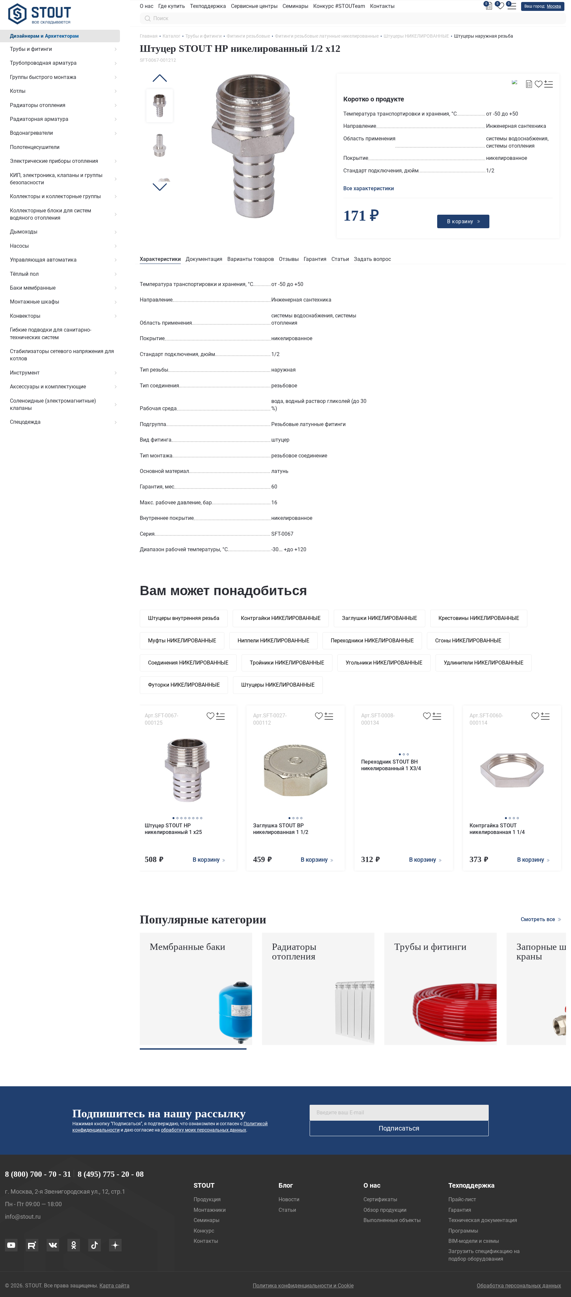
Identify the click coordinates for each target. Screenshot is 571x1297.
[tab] (160, 259)
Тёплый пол (24, 274)
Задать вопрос (372, 259)
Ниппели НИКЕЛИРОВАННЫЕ (273, 640)
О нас (146, 6)
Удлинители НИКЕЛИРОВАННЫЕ (483, 663)
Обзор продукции (384, 1210)
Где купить (171, 6)
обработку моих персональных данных (203, 1130)
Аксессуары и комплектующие (48, 386)
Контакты (382, 6)
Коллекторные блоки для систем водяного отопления (50, 214)
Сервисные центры (254, 6)
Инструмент (25, 373)
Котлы (17, 91)
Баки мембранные (33, 288)
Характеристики (160, 259)
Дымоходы (23, 232)
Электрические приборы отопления (54, 161)
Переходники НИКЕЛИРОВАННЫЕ (372, 640)
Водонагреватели (31, 133)
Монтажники (210, 1210)
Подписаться (399, 1128)
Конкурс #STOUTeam (339, 6)
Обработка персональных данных (519, 1285)
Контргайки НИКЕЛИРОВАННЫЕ (281, 618)
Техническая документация (482, 1220)
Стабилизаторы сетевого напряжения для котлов (62, 355)
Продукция (207, 1199)
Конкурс (204, 1231)
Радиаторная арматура (39, 119)
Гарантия (315, 259)
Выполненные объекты (392, 1220)
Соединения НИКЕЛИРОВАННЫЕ (188, 663)
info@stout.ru (23, 1216)
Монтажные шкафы (34, 302)
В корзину (207, 859)
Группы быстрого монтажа (43, 77)
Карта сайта (114, 1285)
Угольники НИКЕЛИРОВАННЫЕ (384, 663)
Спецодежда (25, 422)
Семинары (295, 6)
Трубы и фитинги (31, 49)
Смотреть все (538, 919)
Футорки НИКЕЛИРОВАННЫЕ (184, 685)
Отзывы (289, 259)
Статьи (340, 259)
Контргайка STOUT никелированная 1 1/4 (497, 828)
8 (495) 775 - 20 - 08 (111, 1174)
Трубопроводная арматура (43, 63)
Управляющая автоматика (43, 260)
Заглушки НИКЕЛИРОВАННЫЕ (379, 618)
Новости (289, 1199)
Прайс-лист (462, 1199)
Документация (204, 259)
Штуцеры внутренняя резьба (183, 618)
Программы (463, 1231)
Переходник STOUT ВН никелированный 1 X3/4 (391, 765)
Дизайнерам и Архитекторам (44, 36)
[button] (159, 78)
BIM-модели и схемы (473, 1241)
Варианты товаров (250, 259)
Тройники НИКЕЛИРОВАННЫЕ (287, 663)
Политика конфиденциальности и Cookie (303, 1285)
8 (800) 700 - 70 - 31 (38, 1174)
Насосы (19, 246)
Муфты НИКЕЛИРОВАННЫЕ (182, 640)
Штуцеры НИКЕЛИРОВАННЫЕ (278, 685)
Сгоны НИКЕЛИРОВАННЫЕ (468, 640)
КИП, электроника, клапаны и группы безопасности (56, 179)
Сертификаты (380, 1199)
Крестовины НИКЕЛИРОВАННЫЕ (478, 618)
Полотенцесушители (34, 147)
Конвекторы (25, 316)
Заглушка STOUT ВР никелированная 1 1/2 (280, 828)
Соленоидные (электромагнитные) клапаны (53, 404)
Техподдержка (208, 6)
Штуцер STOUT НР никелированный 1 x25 (173, 828)
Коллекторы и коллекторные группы (55, 196)
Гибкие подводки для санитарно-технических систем (50, 333)
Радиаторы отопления (37, 105)
